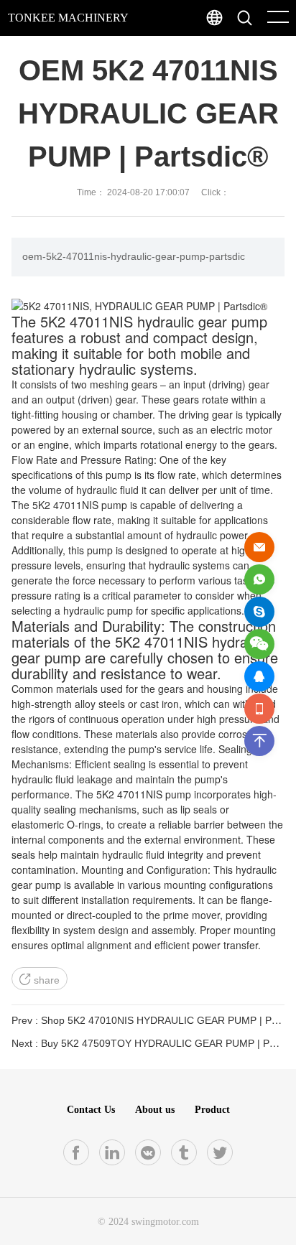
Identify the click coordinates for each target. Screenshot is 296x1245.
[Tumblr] (184, 1152)
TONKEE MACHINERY (68, 17)
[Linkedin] (112, 1152)
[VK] (148, 1152)
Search (273, 50)
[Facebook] (76, 1152)
